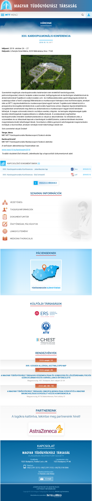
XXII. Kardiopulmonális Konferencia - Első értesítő (47, 175)
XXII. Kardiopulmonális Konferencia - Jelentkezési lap (47, 169)
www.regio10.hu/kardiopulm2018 (16, 150)
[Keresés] (82, 15)
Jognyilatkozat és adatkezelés (46, 487)
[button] (7, 275)
